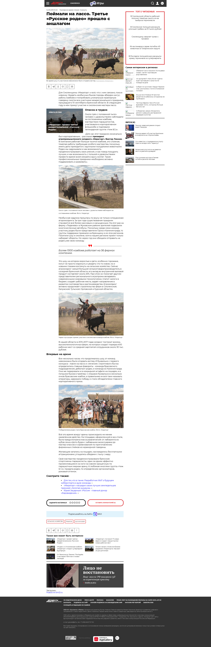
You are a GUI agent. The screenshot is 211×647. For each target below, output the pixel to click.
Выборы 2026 (148, 602)
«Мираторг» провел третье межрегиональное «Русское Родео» (68, 541)
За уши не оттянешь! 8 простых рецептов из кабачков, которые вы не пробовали (150, 97)
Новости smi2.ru (54, 592)
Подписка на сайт (81, 602)
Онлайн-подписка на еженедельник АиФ (106, 602)
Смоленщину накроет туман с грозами (145, 38)
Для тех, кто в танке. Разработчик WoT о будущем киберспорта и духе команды (87, 481)
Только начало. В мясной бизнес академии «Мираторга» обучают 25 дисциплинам (107, 549)
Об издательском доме (72, 600)
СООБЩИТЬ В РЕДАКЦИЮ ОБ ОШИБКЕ (76, 605)
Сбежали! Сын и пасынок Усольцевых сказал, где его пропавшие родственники (150, 72)
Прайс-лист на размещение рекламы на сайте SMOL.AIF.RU (139, 600)
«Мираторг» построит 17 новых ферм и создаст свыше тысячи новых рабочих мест (107, 541)
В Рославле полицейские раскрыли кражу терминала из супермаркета (145, 57)
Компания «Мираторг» (104, 81)
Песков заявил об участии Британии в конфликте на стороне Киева (149, 134)
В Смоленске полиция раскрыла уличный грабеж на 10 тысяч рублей (145, 28)
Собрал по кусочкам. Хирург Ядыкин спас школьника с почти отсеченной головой (150, 89)
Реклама (100, 600)
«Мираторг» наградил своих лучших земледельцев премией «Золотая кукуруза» (88, 486)
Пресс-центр (89, 600)
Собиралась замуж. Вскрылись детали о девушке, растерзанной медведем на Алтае (148, 113)
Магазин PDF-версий (133, 602)
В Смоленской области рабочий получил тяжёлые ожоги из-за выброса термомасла (145, 18)
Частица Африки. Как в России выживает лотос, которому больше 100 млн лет (149, 105)
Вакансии (110, 600)
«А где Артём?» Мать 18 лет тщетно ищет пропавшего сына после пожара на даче (149, 81)
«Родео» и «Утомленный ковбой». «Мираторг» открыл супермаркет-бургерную (70, 549)
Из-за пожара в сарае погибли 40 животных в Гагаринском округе (145, 47)
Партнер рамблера (84, 638)
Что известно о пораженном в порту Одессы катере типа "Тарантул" (149, 142)
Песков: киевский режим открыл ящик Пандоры (147, 126)
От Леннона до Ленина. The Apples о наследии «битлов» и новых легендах (70, 556)
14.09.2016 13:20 (52, 10)
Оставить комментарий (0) (105, 503)
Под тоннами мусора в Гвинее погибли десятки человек (146, 158)
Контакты (67, 602)
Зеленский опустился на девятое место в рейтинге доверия (148, 150)
